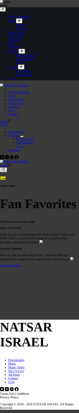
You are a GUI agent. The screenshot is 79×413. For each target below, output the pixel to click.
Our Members (25, 142)
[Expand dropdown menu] (21, 136)
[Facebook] (17, 158)
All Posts (14, 107)
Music (12, 96)
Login (20, 146)
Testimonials (16, 131)
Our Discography (19, 92)
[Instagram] (7, 158)
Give (11, 382)
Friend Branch (25, 139)
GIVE (4, 125)
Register (13, 135)
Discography (16, 360)
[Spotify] (12, 158)
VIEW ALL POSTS (10, 265)
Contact (13, 114)
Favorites (14, 150)
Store (11, 110)
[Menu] (3, 169)
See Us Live (16, 103)
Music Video (16, 99)
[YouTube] (2, 158)
